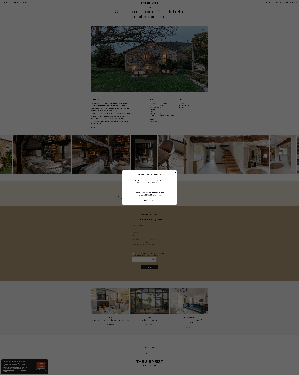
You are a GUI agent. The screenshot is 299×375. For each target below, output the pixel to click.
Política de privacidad (151, 192)
